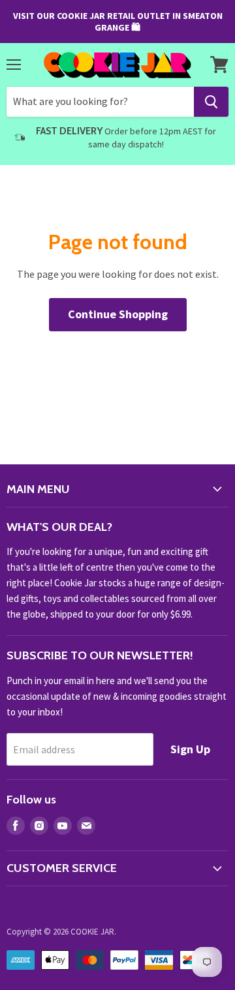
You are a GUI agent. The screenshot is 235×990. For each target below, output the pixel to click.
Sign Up (190, 749)
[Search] (211, 102)
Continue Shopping (118, 314)
